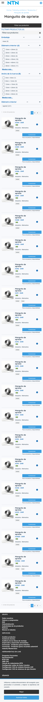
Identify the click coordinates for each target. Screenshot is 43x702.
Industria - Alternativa (21, 128)
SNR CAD (5, 661)
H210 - (19, 269)
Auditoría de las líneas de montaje (14, 641)
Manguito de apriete (21, 13)
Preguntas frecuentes (10, 656)
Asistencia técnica (8, 639)
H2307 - (20, 585)
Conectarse (31, 135)
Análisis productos (8, 637)
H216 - (19, 390)
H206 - (19, 171)
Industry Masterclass (9, 648)
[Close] (40, 33)
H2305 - (20, 537)
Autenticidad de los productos (13, 626)
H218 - (19, 439)
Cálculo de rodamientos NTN (12, 663)
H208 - (19, 220)
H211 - (19, 293)
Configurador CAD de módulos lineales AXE (17, 667)
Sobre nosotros (7, 618)
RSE (3, 622)
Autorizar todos (21, 697)
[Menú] (3, 3)
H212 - (19, 317)
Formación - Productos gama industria (16, 645)
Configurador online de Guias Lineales (16, 665)
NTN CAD (5, 659)
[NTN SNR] (13, 3)
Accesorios (32, 10)
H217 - (19, 415)
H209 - (19, 244)
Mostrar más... (7, 69)
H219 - (19, 463)
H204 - (19, 123)
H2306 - (20, 561)
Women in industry (9, 630)
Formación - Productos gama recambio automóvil (20, 646)
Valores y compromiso (10, 620)
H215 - (19, 366)
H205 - (19, 147)
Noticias (5, 628)
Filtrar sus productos (21, 25)
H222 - (19, 512)
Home (8, 10)
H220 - (19, 488)
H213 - (19, 342)
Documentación (7, 657)
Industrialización (8, 624)
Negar (21, 692)
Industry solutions (19, 10)
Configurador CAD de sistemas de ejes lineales (19, 669)
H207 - (19, 196)
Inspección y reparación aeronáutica (15, 643)
